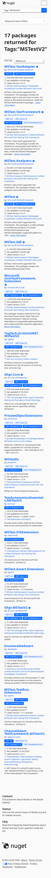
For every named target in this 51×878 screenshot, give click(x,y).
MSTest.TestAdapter (19, 66)
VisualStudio (9, 88)
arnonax (11, 503)
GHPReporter (21, 377)
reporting (39, 397)
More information (22, 154)
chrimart (12, 287)
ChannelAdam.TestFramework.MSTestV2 (24, 732)
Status (6, 809)
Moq (6, 764)
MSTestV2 (28, 88)
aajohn (11, 572)
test (8, 359)
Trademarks (20, 866)
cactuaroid (12, 418)
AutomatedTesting (12, 761)
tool (13, 400)
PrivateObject (20, 438)
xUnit (21, 441)
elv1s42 (11, 377)
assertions (11, 668)
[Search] (44, 10)
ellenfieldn (12, 649)
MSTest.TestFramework (22, 111)
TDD (26, 137)
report (31, 397)
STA (43, 551)
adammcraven (14, 737)
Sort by (8, 60)
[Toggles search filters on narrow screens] (44, 21)
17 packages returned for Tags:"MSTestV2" (24, 42)
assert (30, 668)
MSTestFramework (25, 69)
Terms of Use (35, 860)
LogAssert (14, 759)
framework (20, 400)
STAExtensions (13, 551)
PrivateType (31, 438)
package (18, 397)
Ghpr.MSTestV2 (16, 607)
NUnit (28, 400)
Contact (7, 796)
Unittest (19, 88)
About (24, 860)
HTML (25, 397)
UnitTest (31, 307)
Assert (7, 759)
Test (15, 137)
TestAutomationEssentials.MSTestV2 (23, 499)
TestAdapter (33, 86)
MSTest (10, 86)
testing (7, 400)
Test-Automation (14, 519)
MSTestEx (11, 459)
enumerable (21, 668)
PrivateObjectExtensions (23, 415)
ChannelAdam (13, 756)
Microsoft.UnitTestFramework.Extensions (20, 278)
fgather (11, 339)
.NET (9, 397)
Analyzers (18, 176)
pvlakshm (12, 462)
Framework (34, 137)
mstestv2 (34, 359)
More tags (35, 400)
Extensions (28, 482)
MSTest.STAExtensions (21, 532)
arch (13, 359)
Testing (21, 137)
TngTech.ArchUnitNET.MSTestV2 (21, 334)
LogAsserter (25, 759)
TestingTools (26, 761)
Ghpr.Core (12, 374)
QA (12, 397)
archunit (18, 359)
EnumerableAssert (18, 645)
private (10, 438)
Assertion (32, 592)
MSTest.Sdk (13, 241)
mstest (26, 359)
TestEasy (38, 756)
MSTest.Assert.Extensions (24, 569)
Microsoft (12, 69)
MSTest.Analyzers (18, 160)
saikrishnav (13, 535)
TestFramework (21, 86)
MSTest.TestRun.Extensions (17, 691)
